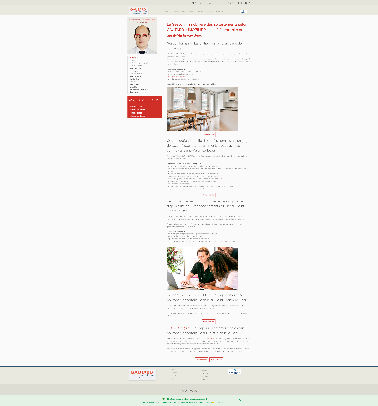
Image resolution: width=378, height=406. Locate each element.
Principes (135, 71)
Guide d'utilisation (138, 73)
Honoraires (134, 92)
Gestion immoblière (137, 58)
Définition (135, 60)
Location (176, 12)
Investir (199, 12)
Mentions (204, 379)
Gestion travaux (135, 76)
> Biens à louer (136, 106)
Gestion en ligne (135, 68)
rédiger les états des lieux (177, 76)
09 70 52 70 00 (231, 3)
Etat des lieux (134, 79)
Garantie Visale (137, 65)
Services (133, 81)
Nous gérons (134, 84)
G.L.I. (221, 179)
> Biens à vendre (137, 109)
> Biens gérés (136, 113)
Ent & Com (209, 12)
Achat (184, 12)
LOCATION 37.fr (178, 328)
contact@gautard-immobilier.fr (214, 3)
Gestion (166, 12)
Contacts (219, 12)
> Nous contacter (138, 116)
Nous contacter (208, 134)
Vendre (191, 12)
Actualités (133, 87)
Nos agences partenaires (139, 89)
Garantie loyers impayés (140, 63)
